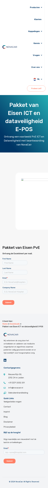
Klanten (37, 19)
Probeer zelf (36, 88)
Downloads (15, 324)
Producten (35, 7)
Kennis (37, 43)
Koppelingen (34, 31)
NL (38, 79)
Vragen (36, 55)
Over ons (35, 67)
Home (5, 324)
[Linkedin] (5, 360)
